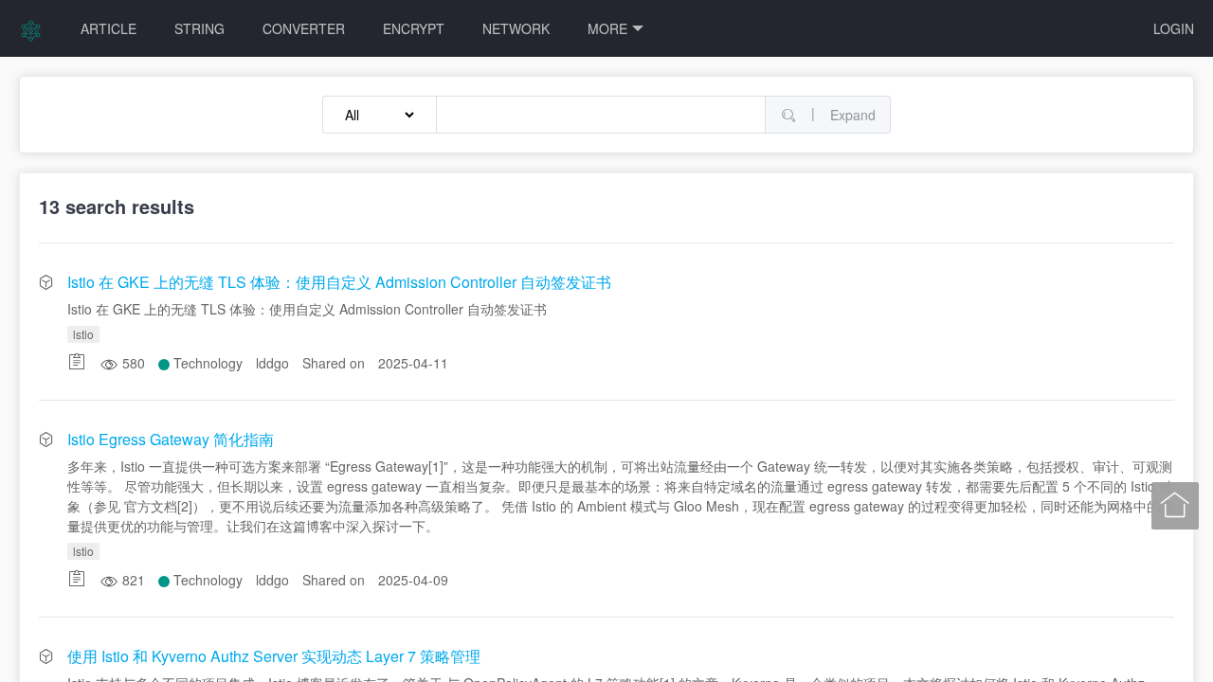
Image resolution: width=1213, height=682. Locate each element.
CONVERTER (304, 28)
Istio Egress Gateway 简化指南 (170, 439)
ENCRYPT (413, 28)
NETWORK (516, 28)
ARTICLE (108, 28)
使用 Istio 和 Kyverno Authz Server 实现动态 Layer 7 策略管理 (273, 656)
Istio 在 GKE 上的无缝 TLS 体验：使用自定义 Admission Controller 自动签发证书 (339, 282)
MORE (607, 28)
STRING (199, 28)
